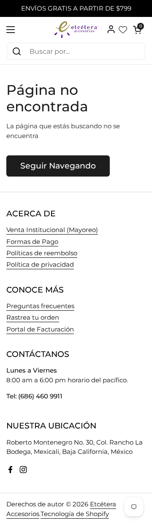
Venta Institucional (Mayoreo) (52, 230)
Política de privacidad (40, 264)
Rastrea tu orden (32, 317)
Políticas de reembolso (41, 253)
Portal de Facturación (40, 329)
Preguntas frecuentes (40, 306)
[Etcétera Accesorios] (76, 29)
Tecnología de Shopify (75, 514)
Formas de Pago (32, 242)
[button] (137, 29)
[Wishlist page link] (123, 29)
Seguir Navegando (58, 165)
